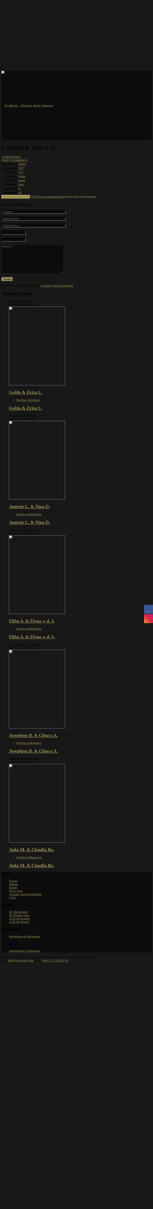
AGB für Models (19, 922)
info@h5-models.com (21, 960)
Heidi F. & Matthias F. (14, 160)
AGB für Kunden (19, 918)
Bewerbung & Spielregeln (24, 936)
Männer (13, 884)
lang (21, 184)
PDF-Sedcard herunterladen (48, 196)
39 (19, 192)
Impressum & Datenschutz (24, 950)
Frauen (13, 880)
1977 (21, 168)
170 (20, 172)
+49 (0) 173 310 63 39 (54, 960)
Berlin (22, 164)
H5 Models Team (19, 915)
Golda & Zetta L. (11, 156)
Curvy (12, 897)
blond (21, 180)
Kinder (13, 887)
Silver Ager (15, 891)
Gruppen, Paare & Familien (57, 285)
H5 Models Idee (18, 912)
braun (21, 176)
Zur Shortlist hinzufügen (16, 197)
